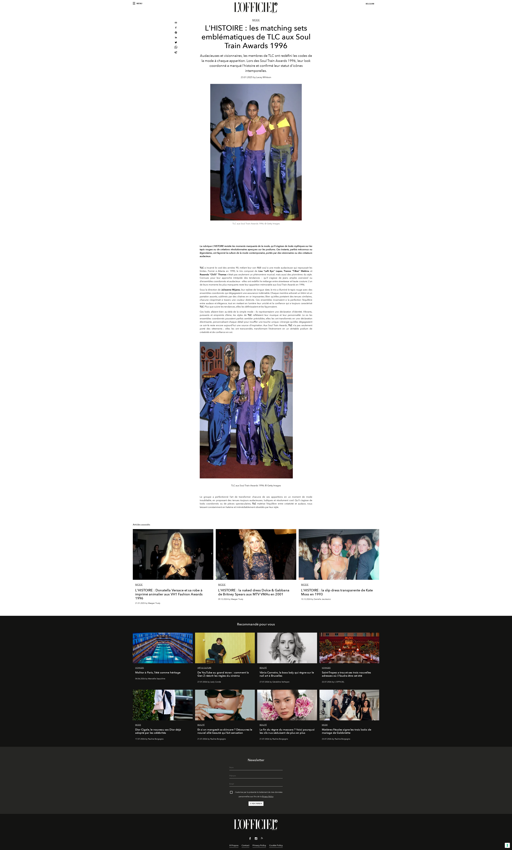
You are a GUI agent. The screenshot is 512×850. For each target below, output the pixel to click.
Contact (245, 845)
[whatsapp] (176, 47)
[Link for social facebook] (250, 839)
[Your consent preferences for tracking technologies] (507, 845)
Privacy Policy (267, 796)
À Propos (233, 845)
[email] (176, 23)
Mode (256, 20)
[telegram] (176, 52)
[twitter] (176, 42)
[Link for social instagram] (256, 839)
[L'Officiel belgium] (256, 8)
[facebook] (176, 27)
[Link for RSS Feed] (262, 838)
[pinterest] (176, 32)
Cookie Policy (276, 845)
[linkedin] (176, 37)
